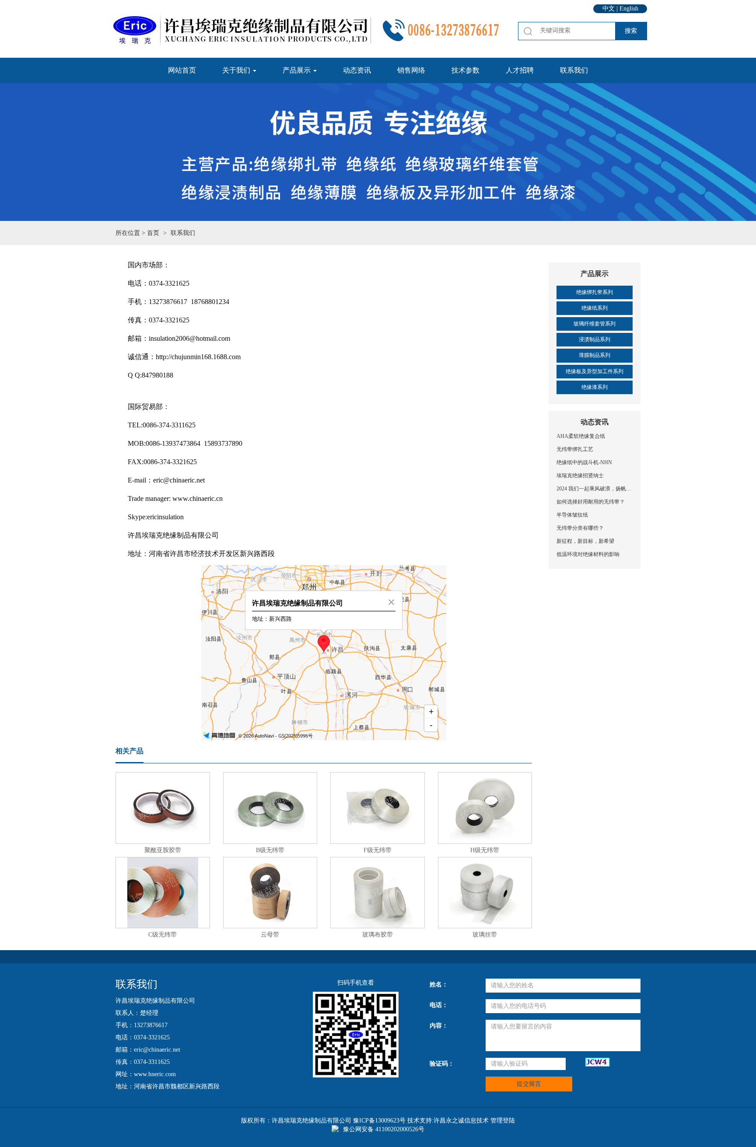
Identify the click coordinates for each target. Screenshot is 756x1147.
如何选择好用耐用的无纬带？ (590, 502)
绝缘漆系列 (594, 387)
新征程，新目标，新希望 (585, 541)
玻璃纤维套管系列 (595, 324)
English (629, 8)
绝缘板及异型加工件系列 (594, 371)
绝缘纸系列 (594, 308)
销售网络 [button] (411, 70)
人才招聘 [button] (520, 70)
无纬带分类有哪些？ (580, 528)
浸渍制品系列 (594, 339)
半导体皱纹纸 (572, 515)
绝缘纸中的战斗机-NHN (584, 462)
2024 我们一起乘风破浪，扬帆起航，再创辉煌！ (594, 489)
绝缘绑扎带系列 (594, 292)
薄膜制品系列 (594, 355)
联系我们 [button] (574, 70)
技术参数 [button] (466, 70)
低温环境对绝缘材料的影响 (588, 554)
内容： (439, 1025)
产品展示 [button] (297, 70)
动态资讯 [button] (357, 70)
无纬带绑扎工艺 (574, 449)
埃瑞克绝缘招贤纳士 (580, 475)
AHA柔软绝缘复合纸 (580, 436)
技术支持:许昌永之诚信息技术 (448, 1120)
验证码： (442, 1063)
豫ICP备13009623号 (379, 1120)
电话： (439, 1005)
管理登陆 (502, 1120)
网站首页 (182, 70)
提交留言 (529, 1084)
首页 (153, 233)
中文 (608, 8)
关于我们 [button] (237, 70)
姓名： (439, 984)
